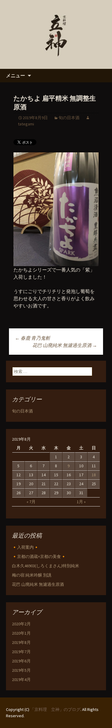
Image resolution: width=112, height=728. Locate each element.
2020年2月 (21, 624)
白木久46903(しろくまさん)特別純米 (45, 565)
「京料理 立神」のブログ (55, 709)
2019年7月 (21, 651)
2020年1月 (21, 633)
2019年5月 (21, 670)
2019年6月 (21, 661)
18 (94, 474)
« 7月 (31, 501)
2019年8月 (21, 642)
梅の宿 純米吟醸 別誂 (31, 575)
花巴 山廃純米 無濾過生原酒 (64, 345)
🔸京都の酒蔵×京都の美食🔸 (39, 556)
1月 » (81, 501)
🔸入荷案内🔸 (25, 547)
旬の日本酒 (69, 117)
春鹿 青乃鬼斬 (32, 338)
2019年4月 (21, 679)
